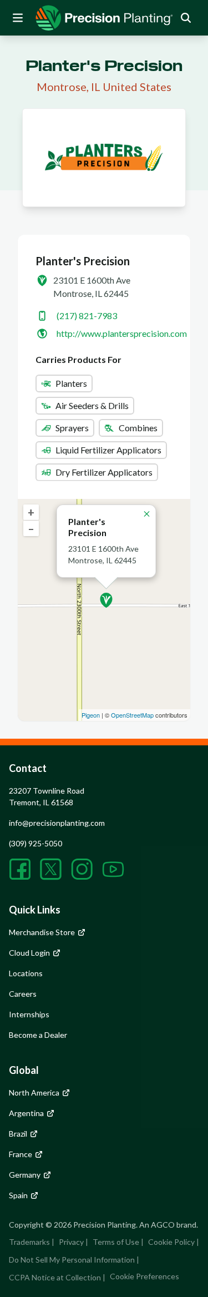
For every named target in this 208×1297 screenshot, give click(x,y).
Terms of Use (116, 1241)
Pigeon (91, 714)
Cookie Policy (171, 1241)
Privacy (71, 1241)
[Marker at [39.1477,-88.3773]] (106, 600)
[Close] (147, 514)
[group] (104, 17)
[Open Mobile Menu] (18, 17)
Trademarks (29, 1241)
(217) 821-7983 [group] (87, 315)
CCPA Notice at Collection (55, 1277)
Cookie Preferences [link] (144, 1276)
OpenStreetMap (132, 714)
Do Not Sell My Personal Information (72, 1259)
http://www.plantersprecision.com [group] (122, 333)
